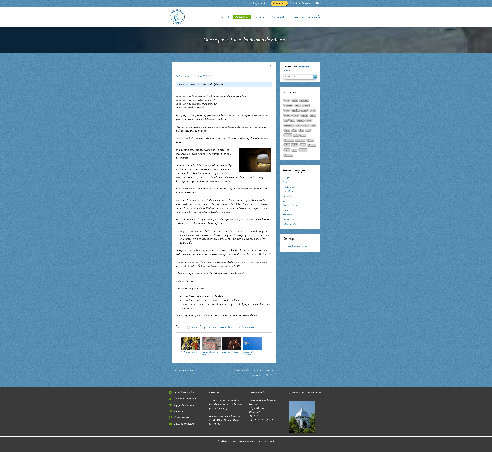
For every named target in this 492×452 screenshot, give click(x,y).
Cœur (313, 115)
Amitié (287, 100)
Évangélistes (205, 327)
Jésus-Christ (300, 140)
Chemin (309, 120)
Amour (304, 115)
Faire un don (279, 3)
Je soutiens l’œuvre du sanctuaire (305, 392)
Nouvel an (288, 191)
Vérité (298, 105)
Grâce (313, 125)
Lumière (295, 110)
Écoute (310, 140)
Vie (308, 130)
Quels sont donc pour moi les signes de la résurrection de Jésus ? (255, 371)
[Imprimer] (271, 66)
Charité (287, 115)
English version (260, 3)
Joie (301, 130)
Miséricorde (288, 105)
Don (292, 120)
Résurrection (234, 327)
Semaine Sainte (290, 205)
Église (287, 150)
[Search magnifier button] (314, 77)
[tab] (224, 84)
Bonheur (311, 145)
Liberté (300, 120)
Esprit (295, 100)
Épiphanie (288, 196)
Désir (297, 125)
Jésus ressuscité (219, 327)
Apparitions (192, 327)
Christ (304, 110)
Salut (303, 135)
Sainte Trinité (289, 219)
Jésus (303, 145)
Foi (286, 120)
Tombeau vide (248, 327)
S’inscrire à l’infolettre (300, 3)
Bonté (305, 125)
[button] (287, 17)
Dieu (287, 145)
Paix (296, 135)
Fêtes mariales (289, 223)
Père (294, 130)
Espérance (304, 100)
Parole (287, 110)
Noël (285, 182)
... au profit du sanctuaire (295, 246)
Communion (288, 125)
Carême (286, 200)
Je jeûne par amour (183, 370)
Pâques (286, 210)
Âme (294, 150)
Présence (303, 150)
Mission (306, 105)
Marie (287, 130)
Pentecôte (287, 214)
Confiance (288, 155)
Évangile (287, 135)
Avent (286, 177)
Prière (295, 145)
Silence (312, 110)
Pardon (296, 115)
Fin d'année (288, 187)
